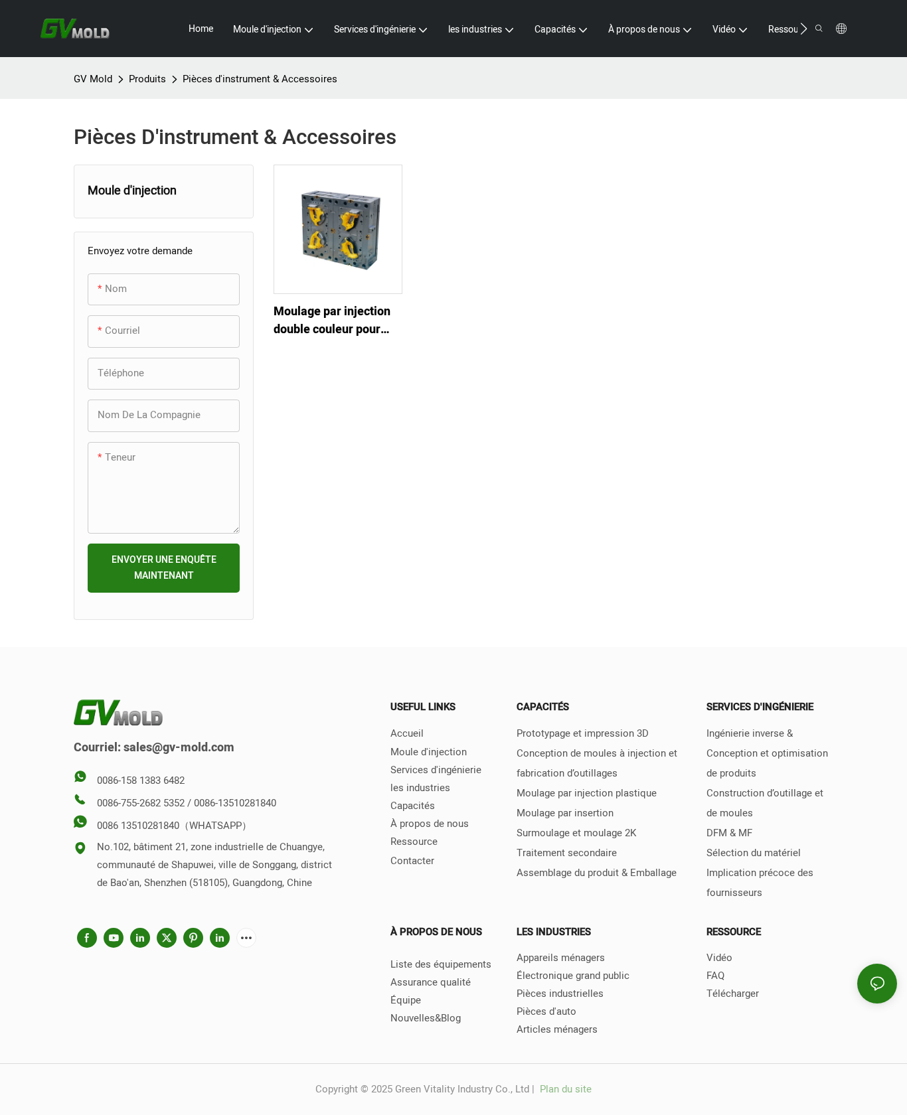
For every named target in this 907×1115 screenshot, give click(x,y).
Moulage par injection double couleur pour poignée (332, 320)
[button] (803, 29)
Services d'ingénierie (435, 770)
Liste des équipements (440, 964)
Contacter (412, 861)
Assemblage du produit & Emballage (597, 872)
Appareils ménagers (561, 957)
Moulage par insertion (565, 813)
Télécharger (732, 993)
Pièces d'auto (546, 1011)
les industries (420, 787)
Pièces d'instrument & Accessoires (260, 79)
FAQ (715, 975)
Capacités (412, 805)
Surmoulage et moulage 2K (576, 833)
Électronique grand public (573, 975)
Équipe (405, 1000)
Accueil (407, 733)
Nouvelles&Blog (425, 1018)
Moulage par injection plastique (587, 793)
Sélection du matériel (753, 853)
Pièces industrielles (560, 993)
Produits (147, 79)
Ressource (414, 841)
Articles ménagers (557, 1029)
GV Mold (93, 79)
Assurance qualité (430, 982)
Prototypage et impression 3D (583, 733)
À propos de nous (429, 823)
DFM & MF (729, 833)
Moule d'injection (428, 752)
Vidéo (719, 957)
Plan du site (564, 1089)
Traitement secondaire (567, 853)
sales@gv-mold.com (179, 748)
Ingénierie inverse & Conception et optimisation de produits (767, 753)
